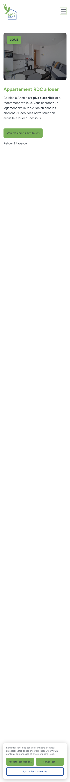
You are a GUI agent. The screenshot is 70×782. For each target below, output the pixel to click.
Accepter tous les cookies (21, 761)
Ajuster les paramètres (35, 771)
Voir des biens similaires (23, 133)
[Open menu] (63, 11)
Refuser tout (50, 761)
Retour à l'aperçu (15, 143)
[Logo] (19, 11)
